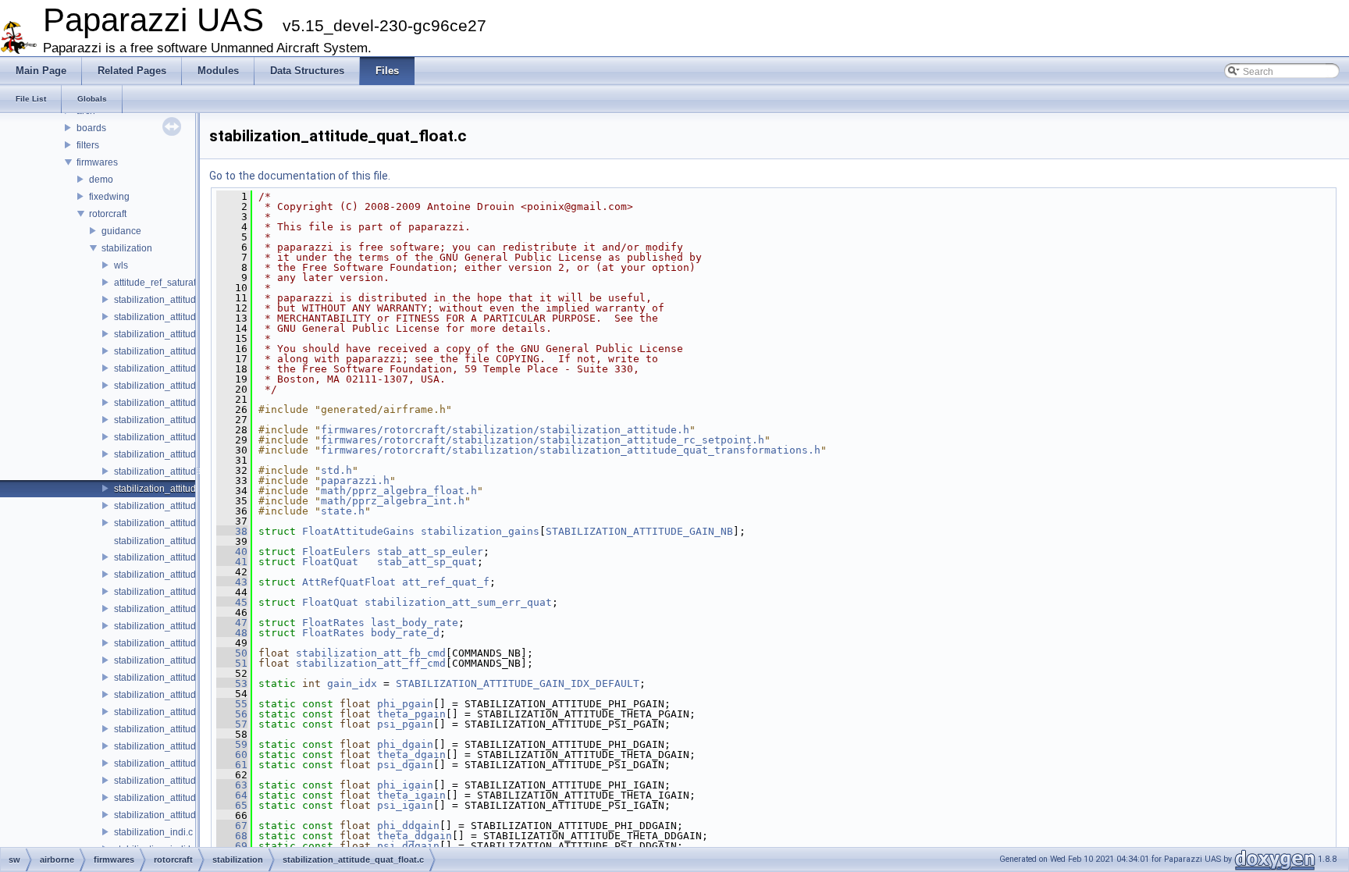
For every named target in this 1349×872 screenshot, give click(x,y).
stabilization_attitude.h (161, 299)
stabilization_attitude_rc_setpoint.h (188, 643)
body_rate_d (405, 633)
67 (231, 825)
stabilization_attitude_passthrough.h (191, 471)
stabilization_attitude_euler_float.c (186, 351)
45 (231, 602)
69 (231, 846)
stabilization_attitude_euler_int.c (182, 385)
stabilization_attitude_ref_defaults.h (189, 660)
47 (231, 622)
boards (91, 128)
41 (231, 562)
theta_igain (411, 795)
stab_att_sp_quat (427, 562)
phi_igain (405, 785)
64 (231, 795)
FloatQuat (330, 562)
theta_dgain (411, 754)
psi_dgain (405, 765)
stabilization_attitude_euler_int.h (183, 402)
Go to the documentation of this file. (299, 175)
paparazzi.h (355, 480)
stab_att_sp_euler (430, 551)
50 (231, 653)
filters (88, 145)
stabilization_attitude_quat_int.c (181, 557)
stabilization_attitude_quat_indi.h (184, 541)
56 (231, 714)
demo (101, 179)
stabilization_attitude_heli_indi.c (182, 420)
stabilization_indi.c (153, 832)
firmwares (97, 162)
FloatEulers (336, 551)
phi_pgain (405, 704)
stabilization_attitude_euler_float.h (187, 368)
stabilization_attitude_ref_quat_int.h (189, 815)
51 (231, 663)
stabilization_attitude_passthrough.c (190, 454)
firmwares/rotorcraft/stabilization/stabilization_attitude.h (505, 430)
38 (231, 531)
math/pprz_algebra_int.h (392, 501)
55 (231, 704)
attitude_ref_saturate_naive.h (176, 282)
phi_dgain (405, 744)
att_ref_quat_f (445, 582)
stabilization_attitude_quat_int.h (181, 574)
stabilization (126, 248)
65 (231, 805)
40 (231, 551)
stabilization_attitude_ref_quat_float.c (193, 763)
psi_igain (405, 805)
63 (231, 785)
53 (231, 683)
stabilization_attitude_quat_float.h (185, 505)
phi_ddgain (408, 825)
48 (231, 633)
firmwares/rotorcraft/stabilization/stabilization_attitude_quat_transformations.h (570, 450)
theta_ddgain (414, 836)
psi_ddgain (408, 846)
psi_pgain (405, 724)
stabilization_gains (480, 531)
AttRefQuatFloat (349, 582)
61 (231, 765)
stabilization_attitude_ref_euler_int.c (191, 711)
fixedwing (109, 196)
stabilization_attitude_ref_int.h (177, 746)
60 (231, 754)
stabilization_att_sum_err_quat (458, 602)
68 (231, 836)
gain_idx (352, 683)
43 (231, 582)
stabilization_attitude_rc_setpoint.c (187, 626)
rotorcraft (107, 213)
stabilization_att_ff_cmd (371, 663)
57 (231, 724)
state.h (343, 511)
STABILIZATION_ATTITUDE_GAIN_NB (639, 531)
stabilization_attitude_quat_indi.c (184, 523)
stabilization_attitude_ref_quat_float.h (193, 780)
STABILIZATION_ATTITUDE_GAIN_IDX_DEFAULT (517, 683)
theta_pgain (411, 714)
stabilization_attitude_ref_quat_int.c (189, 797)
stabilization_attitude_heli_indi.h (182, 437)
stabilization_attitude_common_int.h (190, 334)
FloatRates (333, 622)
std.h (336, 470)
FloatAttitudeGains (358, 531)
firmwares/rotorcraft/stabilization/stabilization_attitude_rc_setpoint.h (542, 440)
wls (121, 265)
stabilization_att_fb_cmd (371, 653)
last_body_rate (414, 622)
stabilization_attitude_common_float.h (194, 316)
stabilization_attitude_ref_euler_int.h (191, 729)
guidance (121, 231)
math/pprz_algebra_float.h (399, 491)
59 (231, 744)
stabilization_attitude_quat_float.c (185, 488)
